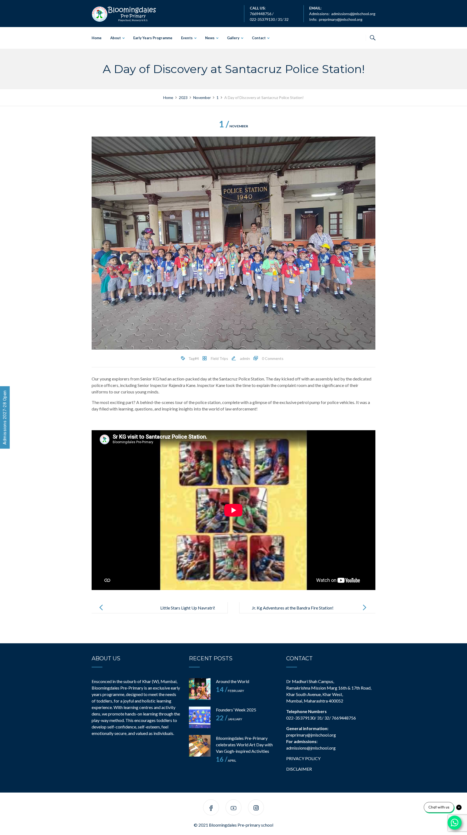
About (115, 38)
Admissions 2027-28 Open (4, 417)
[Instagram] (256, 808)
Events (187, 38)
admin (245, 358)
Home (97, 38)
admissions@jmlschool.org (353, 13)
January (229, 719)
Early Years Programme (152, 38)
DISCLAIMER (299, 768)
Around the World (232, 681)
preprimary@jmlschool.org (340, 19)
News (210, 38)
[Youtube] (233, 808)
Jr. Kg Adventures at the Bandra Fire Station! (292, 607)
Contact (259, 38)
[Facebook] (211, 808)
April (226, 760)
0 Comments (272, 358)
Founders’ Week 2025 (236, 709)
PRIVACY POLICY (303, 758)
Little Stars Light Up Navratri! (187, 607)
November (233, 126)
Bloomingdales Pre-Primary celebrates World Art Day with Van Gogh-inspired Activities (244, 744)
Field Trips (219, 358)
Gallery (233, 38)
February (230, 691)
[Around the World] (200, 689)
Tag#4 (193, 358)
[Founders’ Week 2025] (200, 717)
